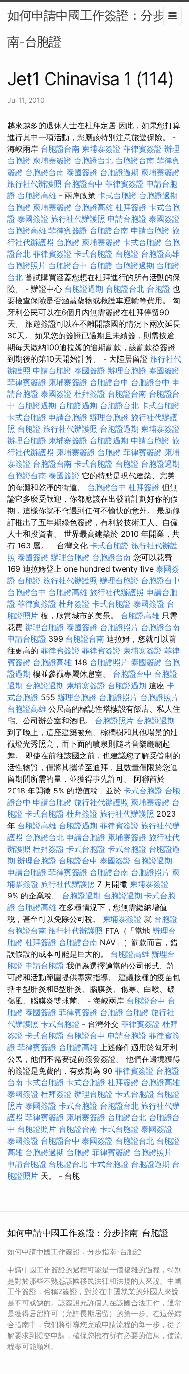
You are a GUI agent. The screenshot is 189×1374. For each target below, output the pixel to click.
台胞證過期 (119, 172)
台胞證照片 (26, 265)
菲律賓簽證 (142, 149)
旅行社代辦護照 (34, 184)
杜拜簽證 (130, 207)
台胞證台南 (60, 149)
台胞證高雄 (36, 195)
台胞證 (19, 207)
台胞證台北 (93, 160)
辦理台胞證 (127, 370)
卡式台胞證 (117, 195)
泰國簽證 (81, 172)
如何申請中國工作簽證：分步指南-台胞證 (92, 28)
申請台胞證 (127, 219)
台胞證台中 (83, 184)
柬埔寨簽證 (101, 149)
